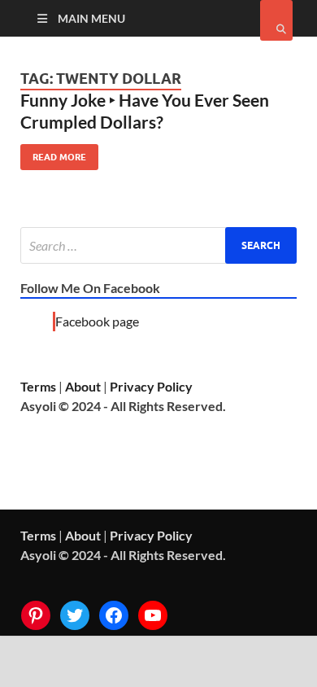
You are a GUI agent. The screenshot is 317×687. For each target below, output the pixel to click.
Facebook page (97, 321)
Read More (53, 153)
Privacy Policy (151, 386)
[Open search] (276, 20)
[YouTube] (152, 615)
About (83, 386)
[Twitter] (74, 615)
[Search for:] (158, 245)
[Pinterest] (35, 615)
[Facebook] (113, 615)
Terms (38, 386)
